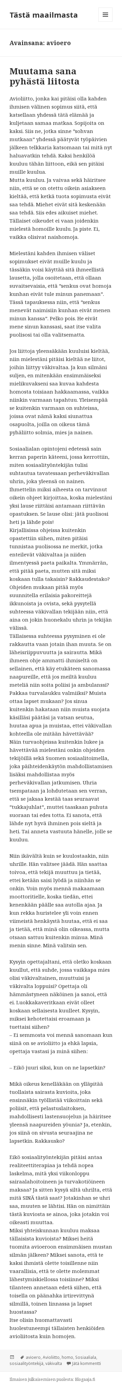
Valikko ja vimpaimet (106, 21)
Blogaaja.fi (85, 1379)
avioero (33, 1357)
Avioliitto (51, 1357)
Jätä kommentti (86, 1363)
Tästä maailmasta (43, 15)
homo (67, 1357)
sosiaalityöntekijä (26, 1363)
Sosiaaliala (85, 1357)
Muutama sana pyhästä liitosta (44, 76)
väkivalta (53, 1363)
